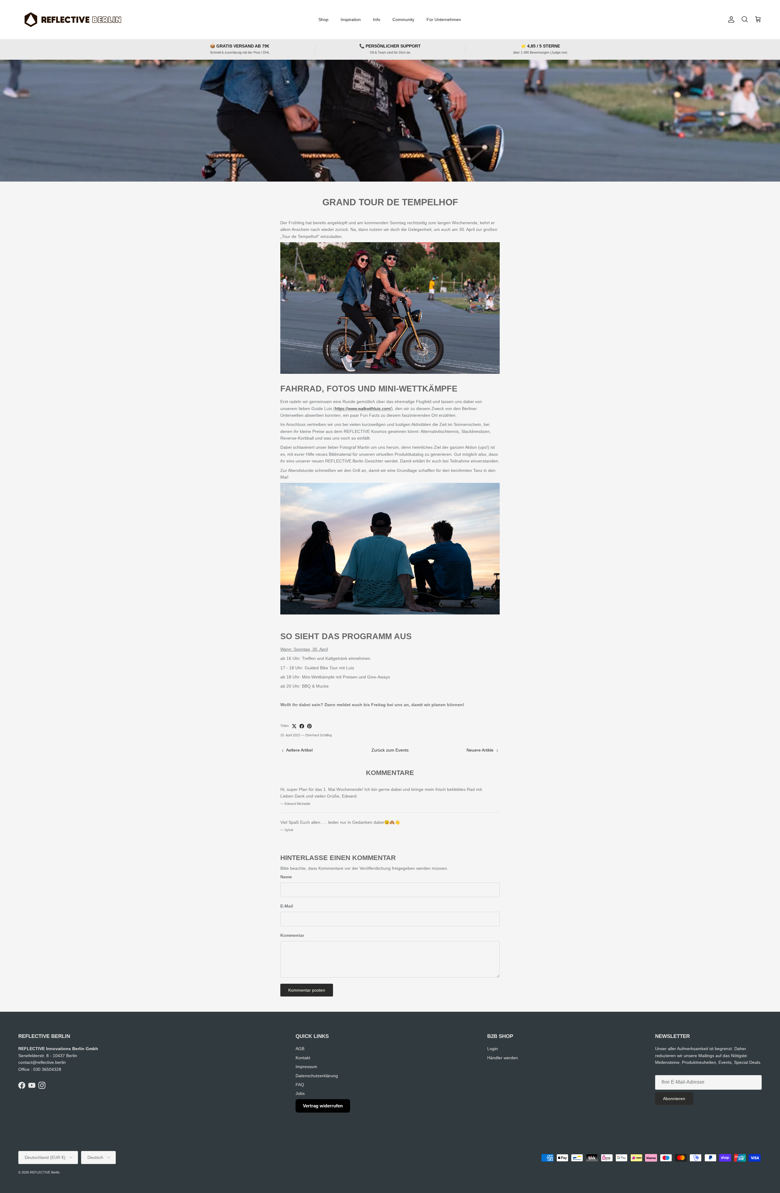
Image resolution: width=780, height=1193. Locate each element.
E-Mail (286, 906)
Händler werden (502, 1057)
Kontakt (303, 1057)
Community (403, 19)
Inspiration (351, 19)
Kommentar (292, 935)
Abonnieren (674, 1098)
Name (286, 876)
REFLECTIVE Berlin (44, 1172)
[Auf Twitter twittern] (294, 726)
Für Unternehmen (444, 19)
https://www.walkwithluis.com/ (363, 408)
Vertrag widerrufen (323, 1105)
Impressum (306, 1066)
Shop (323, 19)
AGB (300, 1048)
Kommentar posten (306, 990)
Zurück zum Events (390, 750)
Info (376, 19)
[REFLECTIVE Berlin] (72, 19)
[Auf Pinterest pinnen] (309, 726)
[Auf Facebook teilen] (302, 726)
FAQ (300, 1084)
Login (492, 1048)
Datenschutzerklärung (317, 1075)
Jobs (300, 1093)
